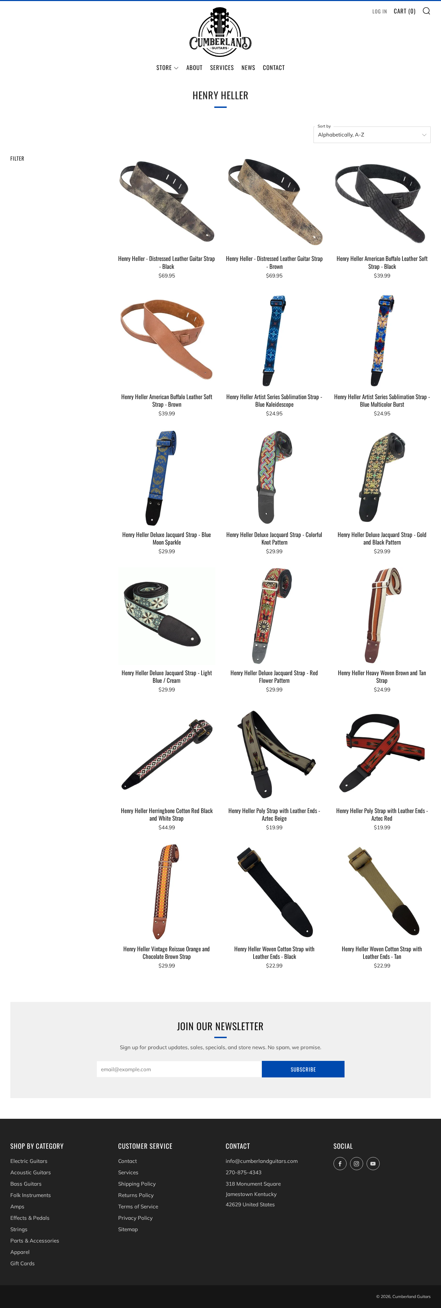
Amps (17, 1206)
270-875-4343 (243, 1172)
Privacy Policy (135, 1218)
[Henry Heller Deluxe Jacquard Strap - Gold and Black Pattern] (381, 478)
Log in (379, 11)
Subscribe (303, 1069)
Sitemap (128, 1229)
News (248, 67)
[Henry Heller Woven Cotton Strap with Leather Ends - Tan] (381, 892)
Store (164, 67)
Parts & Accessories (34, 1240)
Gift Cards (22, 1263)
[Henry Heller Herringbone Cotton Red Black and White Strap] (166, 754)
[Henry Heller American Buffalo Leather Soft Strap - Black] (381, 202)
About (194, 67)
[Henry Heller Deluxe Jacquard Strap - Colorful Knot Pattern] (274, 478)
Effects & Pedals (30, 1218)
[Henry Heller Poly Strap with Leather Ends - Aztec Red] (381, 754)
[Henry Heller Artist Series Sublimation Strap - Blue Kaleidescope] (274, 339)
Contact (274, 67)
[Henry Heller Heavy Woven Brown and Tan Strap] (381, 616)
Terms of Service (138, 1206)
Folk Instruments (30, 1195)
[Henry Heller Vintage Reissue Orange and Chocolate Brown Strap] (166, 892)
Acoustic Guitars (30, 1172)
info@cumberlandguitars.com (262, 1161)
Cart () (405, 11)
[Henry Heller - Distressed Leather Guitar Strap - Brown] (274, 202)
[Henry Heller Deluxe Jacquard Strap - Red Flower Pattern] (274, 616)
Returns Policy (136, 1195)
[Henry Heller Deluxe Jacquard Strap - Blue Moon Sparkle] (166, 478)
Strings (19, 1229)
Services (222, 67)
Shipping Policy (137, 1183)
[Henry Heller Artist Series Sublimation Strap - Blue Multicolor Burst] (381, 339)
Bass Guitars (26, 1183)
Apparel (20, 1252)
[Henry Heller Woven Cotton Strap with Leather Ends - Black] (274, 892)
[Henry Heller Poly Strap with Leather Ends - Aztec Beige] (274, 754)
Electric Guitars (29, 1161)
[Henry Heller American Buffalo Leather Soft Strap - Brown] (166, 339)
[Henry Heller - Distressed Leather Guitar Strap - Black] (166, 202)
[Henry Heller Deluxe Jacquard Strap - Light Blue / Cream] (166, 616)
